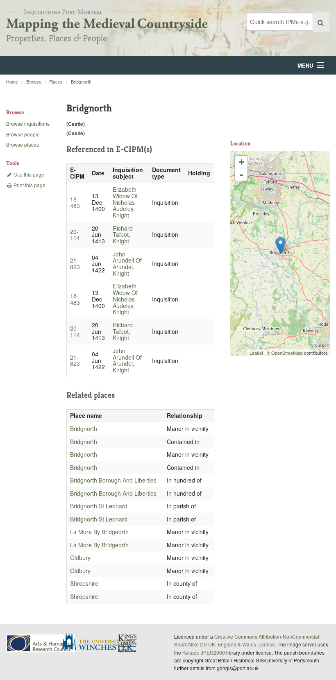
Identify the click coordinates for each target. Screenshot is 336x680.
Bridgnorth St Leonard (98, 506)
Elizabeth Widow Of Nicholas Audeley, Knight (125, 202)
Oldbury (80, 557)
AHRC (41, 643)
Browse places (22, 144)
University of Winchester (100, 642)
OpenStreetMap (287, 352)
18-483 (75, 202)
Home (12, 81)
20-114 (75, 234)
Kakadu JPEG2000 (203, 652)
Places (56, 81)
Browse (33, 81)
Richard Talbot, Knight (123, 234)
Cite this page (28, 174)
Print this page (28, 184)
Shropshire (84, 583)
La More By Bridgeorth (99, 532)
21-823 (75, 263)
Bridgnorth (81, 81)
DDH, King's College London (128, 643)
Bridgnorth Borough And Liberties (113, 480)
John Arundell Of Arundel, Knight (127, 263)
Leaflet (256, 352)
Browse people (23, 134)
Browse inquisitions (28, 123)
